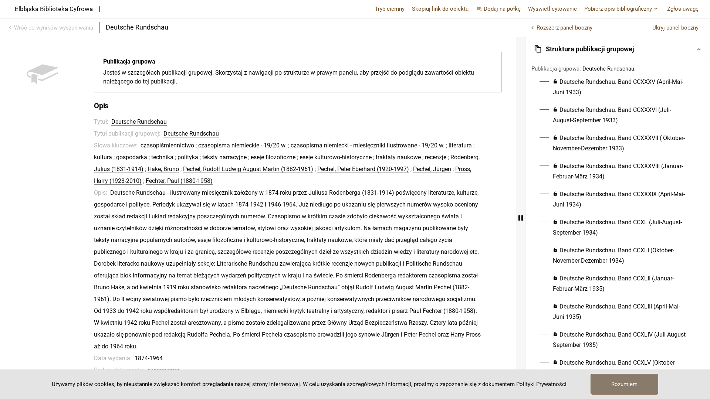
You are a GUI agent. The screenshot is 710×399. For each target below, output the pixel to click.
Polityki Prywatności (541, 384)
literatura (460, 145)
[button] (617, 49)
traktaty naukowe (398, 157)
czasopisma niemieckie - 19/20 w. (242, 145)
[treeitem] (617, 87)
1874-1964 (149, 358)
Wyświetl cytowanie (552, 9)
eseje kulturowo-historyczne (336, 157)
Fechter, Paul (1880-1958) (179, 180)
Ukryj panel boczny (675, 27)
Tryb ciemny (390, 9)
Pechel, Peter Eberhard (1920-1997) (363, 169)
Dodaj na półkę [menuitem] (502, 9)
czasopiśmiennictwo (167, 145)
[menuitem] (622, 87)
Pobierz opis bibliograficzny (618, 9)
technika (162, 157)
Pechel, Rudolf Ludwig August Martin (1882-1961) (248, 169)
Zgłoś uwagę (683, 9)
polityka (188, 157)
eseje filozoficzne (273, 157)
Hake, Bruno (163, 169)
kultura (103, 157)
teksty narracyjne (224, 157)
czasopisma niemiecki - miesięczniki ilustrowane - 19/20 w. (367, 145)
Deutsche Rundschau (139, 121)
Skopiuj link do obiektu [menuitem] (440, 9)
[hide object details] (520, 218)
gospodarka (131, 157)
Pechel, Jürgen (432, 169)
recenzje (435, 157)
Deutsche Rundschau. (609, 68)
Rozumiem (624, 384)
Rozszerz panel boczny (564, 27)
